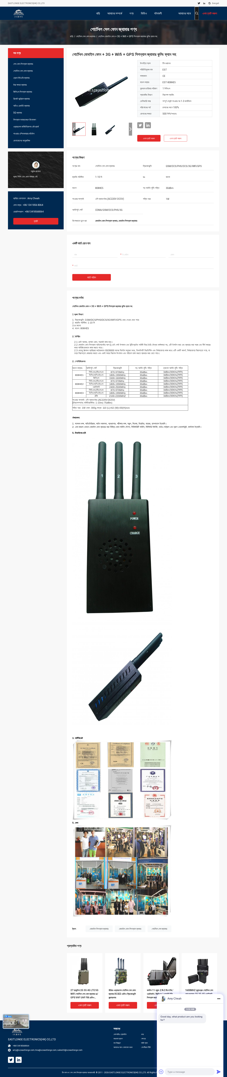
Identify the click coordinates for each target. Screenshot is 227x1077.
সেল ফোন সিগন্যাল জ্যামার (23, 64)
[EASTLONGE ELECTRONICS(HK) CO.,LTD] (19, 13)
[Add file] (161, 1071)
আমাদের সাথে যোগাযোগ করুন (123, 1047)
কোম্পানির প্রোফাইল (120, 1034)
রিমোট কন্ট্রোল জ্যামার (21, 98)
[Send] (218, 1071)
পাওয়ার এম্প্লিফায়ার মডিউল (23, 133)
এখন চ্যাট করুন (149, 138)
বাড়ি (71, 36)
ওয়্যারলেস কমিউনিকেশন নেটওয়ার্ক (26, 126)
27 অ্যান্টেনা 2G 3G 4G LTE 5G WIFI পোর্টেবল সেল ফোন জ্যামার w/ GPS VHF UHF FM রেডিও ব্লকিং (84, 994)
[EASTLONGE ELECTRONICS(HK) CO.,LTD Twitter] (199, 3)
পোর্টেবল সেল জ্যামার (159, 928)
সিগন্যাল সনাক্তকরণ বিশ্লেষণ (24, 119)
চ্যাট (36, 221)
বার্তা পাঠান (91, 277)
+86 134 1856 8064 (33, 205)
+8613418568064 (34, 211)
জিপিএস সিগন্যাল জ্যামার (22, 91)
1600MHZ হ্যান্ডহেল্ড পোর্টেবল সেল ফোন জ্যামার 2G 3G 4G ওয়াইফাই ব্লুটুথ (199, 994)
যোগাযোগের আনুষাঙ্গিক (21, 140)
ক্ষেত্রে (143, 1038)
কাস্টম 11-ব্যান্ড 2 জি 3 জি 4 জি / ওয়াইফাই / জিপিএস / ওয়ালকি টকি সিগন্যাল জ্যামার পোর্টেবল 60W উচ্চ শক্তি (160, 994)
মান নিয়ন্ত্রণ (117, 1043)
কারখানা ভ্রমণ (118, 1038)
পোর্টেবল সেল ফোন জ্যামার (85, 36)
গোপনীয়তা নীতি (146, 1047)
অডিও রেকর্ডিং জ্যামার (21, 105)
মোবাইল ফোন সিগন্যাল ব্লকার (130, 928)
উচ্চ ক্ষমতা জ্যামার (20, 84)
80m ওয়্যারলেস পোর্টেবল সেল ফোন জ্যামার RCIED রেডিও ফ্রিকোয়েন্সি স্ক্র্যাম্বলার (122, 994)
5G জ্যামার (17, 112)
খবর (142, 1034)
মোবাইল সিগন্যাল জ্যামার (99, 928)
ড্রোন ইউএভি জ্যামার (21, 78)
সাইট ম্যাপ (144, 1043)
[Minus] (219, 999)
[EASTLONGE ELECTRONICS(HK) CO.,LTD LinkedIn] (204, 3)
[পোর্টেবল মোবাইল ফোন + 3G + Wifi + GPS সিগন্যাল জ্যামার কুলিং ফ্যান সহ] (102, 90)
